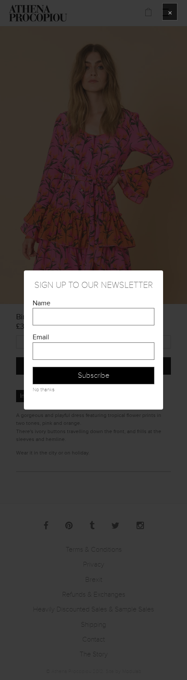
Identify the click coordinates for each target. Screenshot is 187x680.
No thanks (43, 389)
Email (41, 337)
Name (41, 303)
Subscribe (94, 375)
